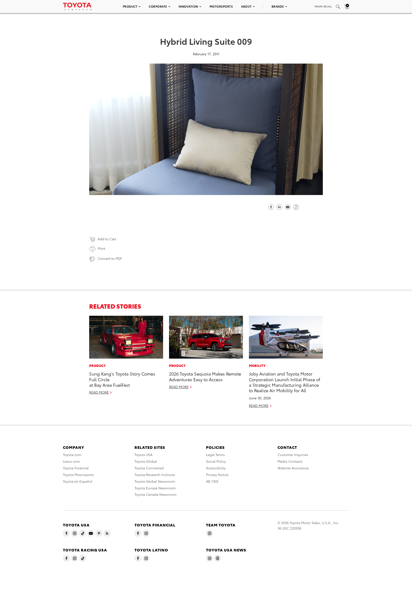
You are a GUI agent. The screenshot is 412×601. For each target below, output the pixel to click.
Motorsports (221, 6)
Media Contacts (290, 461)
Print (101, 248)
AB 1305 (212, 481)
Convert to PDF (110, 258)
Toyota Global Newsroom (154, 481)
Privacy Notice (217, 474)
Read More (99, 392)
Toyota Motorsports (78, 474)
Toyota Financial (76, 468)
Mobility (257, 365)
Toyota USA (143, 454)
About (246, 6)
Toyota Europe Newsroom (155, 488)
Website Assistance (293, 468)
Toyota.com (72, 454)
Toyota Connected (149, 468)
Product (130, 6)
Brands (278, 6)
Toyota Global (145, 461)
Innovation (188, 6)
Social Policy (216, 461)
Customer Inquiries (293, 454)
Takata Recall (323, 6)
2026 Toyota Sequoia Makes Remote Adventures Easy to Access (205, 376)
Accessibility (216, 468)
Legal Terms (215, 454)
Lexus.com (71, 461)
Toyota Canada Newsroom (155, 494)
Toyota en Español (77, 481)
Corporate (158, 6)
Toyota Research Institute (154, 474)
